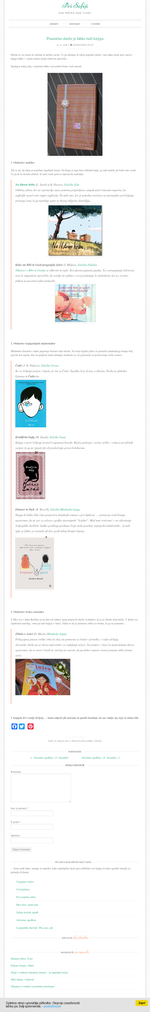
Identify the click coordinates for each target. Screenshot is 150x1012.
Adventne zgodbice (26, 920)
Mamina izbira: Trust (22, 958)
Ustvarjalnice (23, 889)
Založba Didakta (87, 265)
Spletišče (15, 835)
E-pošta (16, 822)
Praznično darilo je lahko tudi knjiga (75, 38)
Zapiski (98, 741)
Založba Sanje (57, 437)
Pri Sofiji (75, 5)
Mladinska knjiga (57, 634)
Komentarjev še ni (82, 45)
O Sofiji (95, 23)
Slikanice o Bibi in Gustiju (30, 270)
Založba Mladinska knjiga (65, 509)
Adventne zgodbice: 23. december (49, 757)
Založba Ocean (50, 365)
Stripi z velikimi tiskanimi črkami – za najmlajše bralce (39, 972)
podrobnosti (52, 1006)
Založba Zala (71, 184)
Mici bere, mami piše (27, 904)
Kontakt (75, 23)
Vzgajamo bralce (25, 881)
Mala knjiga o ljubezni (22, 979)
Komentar (16, 771)
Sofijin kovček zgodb (27, 912)
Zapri (141, 1003)
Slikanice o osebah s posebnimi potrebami (32, 986)
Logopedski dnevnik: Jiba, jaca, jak (34, 927)
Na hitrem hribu (25, 185)
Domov (54, 23)
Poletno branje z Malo (22, 965)
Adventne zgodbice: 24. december (100, 757)
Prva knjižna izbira (82, 741)
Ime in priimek (19, 808)
